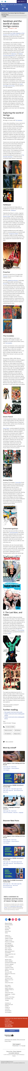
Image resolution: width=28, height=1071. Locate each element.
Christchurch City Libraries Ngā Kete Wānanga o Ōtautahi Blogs (13, 14)
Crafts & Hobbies (7, 768)
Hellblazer (13, 210)
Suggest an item (8, 940)
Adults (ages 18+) (7, 766)
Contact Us (12, 1030)
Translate (23, 1045)
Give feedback (8, 1012)
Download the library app (10, 962)
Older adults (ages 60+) (8, 790)
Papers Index (8, 976)
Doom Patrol (6, 428)
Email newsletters (9, 924)
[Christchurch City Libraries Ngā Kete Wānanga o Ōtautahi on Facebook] (6, 919)
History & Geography (7, 887)
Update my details (9, 938)
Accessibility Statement (14, 1053)
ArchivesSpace (8, 965)
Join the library (8, 936)
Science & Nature (15, 768)
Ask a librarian (8, 943)
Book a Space (8, 947)
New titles (7, 926)
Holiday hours (8, 986)
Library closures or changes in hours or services (9, 989)
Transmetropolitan (13, 532)
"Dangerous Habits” (13, 233)
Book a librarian (8, 949)
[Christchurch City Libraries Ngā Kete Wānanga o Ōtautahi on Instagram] (13, 919)
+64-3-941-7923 (9, 1026)
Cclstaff (4, 16)
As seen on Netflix (10, 727)
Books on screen (8, 730)
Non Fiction (13, 766)
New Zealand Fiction (18, 790)
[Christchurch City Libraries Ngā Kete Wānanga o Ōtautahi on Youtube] (16, 919)
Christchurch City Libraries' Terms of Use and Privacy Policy (15, 1040)
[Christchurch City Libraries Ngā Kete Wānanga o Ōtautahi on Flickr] (9, 919)
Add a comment (9, 741)
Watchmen (14, 53)
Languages (21, 812)
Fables (9, 633)
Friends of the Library (9, 997)
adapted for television (13, 280)
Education (15, 812)
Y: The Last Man (20, 630)
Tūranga (7, 1000)
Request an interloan (9, 941)
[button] (2, 1)
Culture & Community (7, 812)
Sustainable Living (9, 998)
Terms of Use (9, 1051)
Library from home (9, 982)
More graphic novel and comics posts (13, 712)
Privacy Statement (17, 1051)
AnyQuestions (8, 1010)
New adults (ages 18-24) (16, 788)
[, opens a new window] (9, 1037)
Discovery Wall (8, 972)
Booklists (7, 929)
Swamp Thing (6, 216)
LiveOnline (7, 1009)
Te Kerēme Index (9, 978)
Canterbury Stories (9, 967)
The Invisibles (8, 343)
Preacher (5, 276)
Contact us (7, 1007)
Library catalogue (9, 961)
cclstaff (6, 28)
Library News (8, 931)
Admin (6, 932)
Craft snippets (6, 770)
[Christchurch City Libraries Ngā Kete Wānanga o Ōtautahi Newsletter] (19, 919)
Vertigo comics (17, 734)
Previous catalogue (9, 964)
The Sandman (18, 120)
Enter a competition (9, 956)
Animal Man (18, 482)
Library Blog (7, 928)
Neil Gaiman (17, 730)
